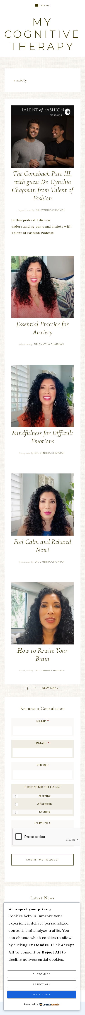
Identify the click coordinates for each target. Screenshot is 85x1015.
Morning (45, 795)
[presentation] (46, 837)
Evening (45, 811)
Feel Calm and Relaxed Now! (42, 545)
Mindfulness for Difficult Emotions (42, 437)
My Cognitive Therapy (42, 34)
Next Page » (50, 688)
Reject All (42, 984)
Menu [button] (46, 5)
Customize (42, 974)
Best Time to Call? (42, 787)
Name (42, 721)
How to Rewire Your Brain (42, 654)
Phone (42, 765)
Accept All (41, 994)
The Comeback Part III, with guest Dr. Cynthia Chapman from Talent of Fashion (42, 185)
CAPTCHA (42, 823)
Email (42, 743)
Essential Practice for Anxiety (42, 328)
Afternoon (44, 803)
